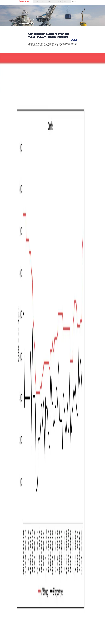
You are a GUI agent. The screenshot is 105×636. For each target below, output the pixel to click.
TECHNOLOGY (66, 1)
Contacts (57, 3)
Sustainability (34, 3)
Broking (36, 1)
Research (50, 1)
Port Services (58, 1)
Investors (40, 3)
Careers (53, 3)
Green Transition (27, 3)
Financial (43, 1)
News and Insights (47, 3)
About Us (21, 3)
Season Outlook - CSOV (42, 43)
